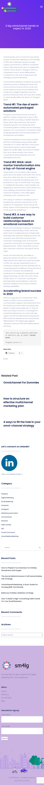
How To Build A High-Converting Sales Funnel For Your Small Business (20, 599)
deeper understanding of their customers (21, 230)
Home (3, 691)
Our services (6, 698)
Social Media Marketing (9, 536)
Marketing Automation (9, 513)
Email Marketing (7, 501)
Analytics (4, 494)
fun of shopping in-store (18, 205)
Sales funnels (6, 525)
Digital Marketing (7, 498)
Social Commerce (8, 532)
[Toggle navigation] (41, 6)
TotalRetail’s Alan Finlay (14, 185)
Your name (5, 714)
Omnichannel (6, 517)
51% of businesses (14, 142)
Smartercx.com (13, 335)
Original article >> (14, 342)
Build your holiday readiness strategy (17, 593)
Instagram (5, 509)
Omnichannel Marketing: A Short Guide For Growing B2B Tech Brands (19, 585)
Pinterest (4, 521)
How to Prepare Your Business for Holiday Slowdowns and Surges (19, 569)
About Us (5, 694)
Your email (5, 726)
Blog (3, 701)
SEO (2, 528)
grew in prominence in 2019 (15, 65)
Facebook (5, 505)
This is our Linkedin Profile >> (12, 474)
